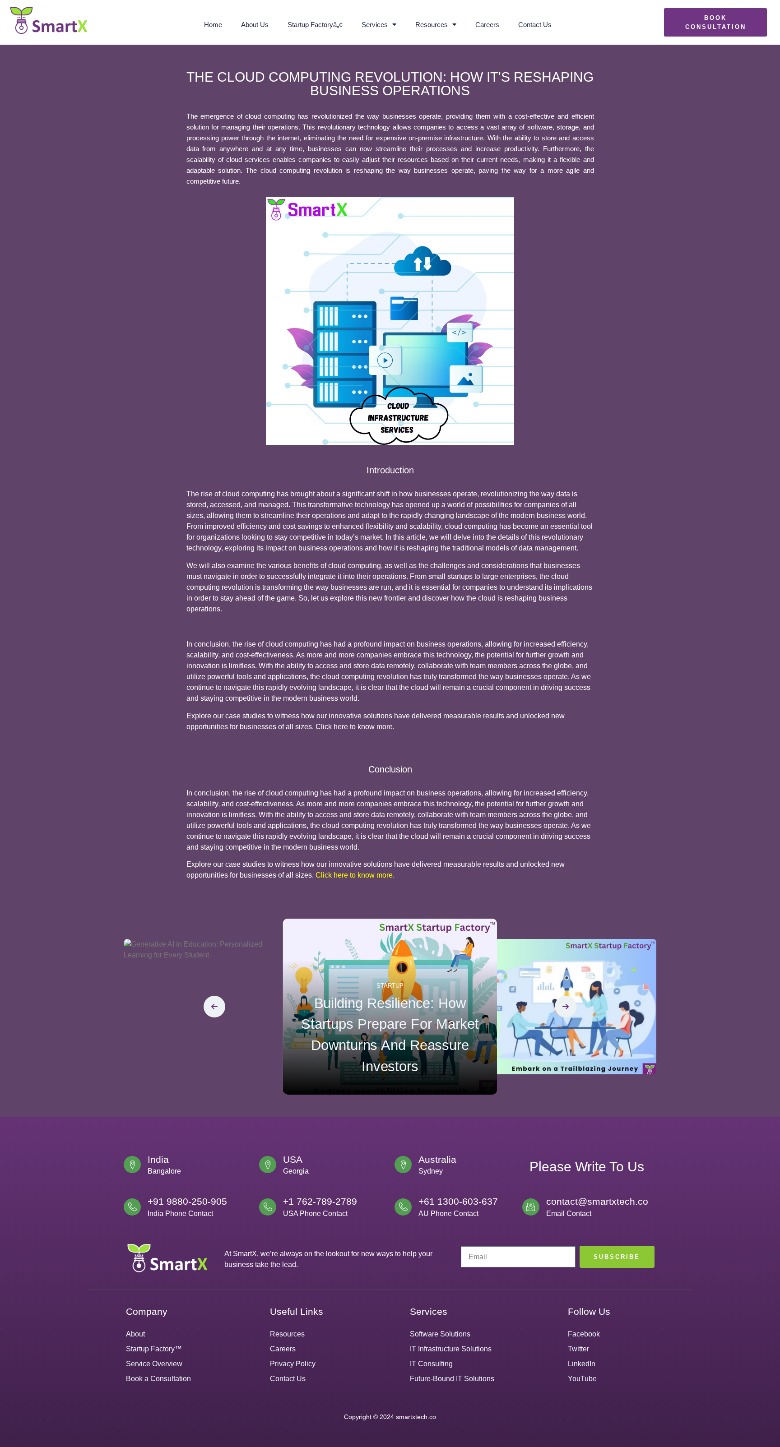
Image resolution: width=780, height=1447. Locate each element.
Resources (431, 24)
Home (213, 24)
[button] (214, 1006)
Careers (487, 24)
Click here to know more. (355, 875)
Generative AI (206, 1051)
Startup (390, 985)
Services (375, 24)
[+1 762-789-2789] (267, 1207)
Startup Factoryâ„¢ (315, 24)
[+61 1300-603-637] (403, 1207)
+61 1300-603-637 (458, 1201)
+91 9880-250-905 (187, 1201)
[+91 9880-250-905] (132, 1207)
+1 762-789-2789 (320, 1201)
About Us (255, 24)
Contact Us (535, 24)
